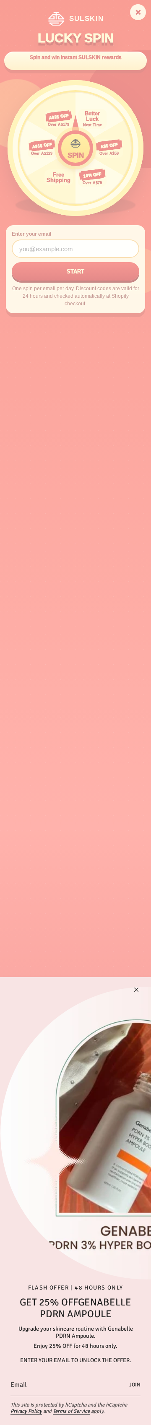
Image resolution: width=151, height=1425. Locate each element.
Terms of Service (71, 1411)
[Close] (136, 989)
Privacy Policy (26, 1411)
